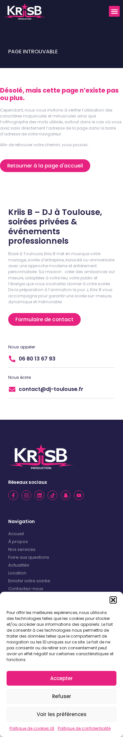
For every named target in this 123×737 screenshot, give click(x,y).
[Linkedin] (39, 495)
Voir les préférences (62, 714)
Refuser (61, 696)
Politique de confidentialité (84, 728)
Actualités (18, 565)
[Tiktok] (52, 495)
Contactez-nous (25, 589)
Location (17, 573)
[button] (113, 600)
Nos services (21, 549)
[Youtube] (79, 495)
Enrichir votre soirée (29, 581)
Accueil (16, 534)
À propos (18, 541)
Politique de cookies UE (32, 728)
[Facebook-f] (13, 495)
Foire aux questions (28, 557)
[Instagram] (26, 495)
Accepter (61, 678)
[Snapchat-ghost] (66, 495)
